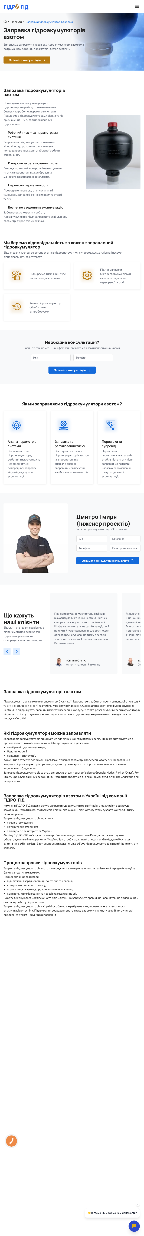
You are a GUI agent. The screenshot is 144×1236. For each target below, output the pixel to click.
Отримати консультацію (70, 370)
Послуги (16, 21)
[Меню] (137, 6)
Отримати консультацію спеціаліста (105, 560)
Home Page (5, 21)
